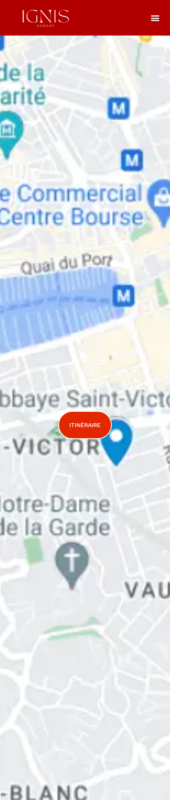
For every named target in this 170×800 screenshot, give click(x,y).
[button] (155, 17)
